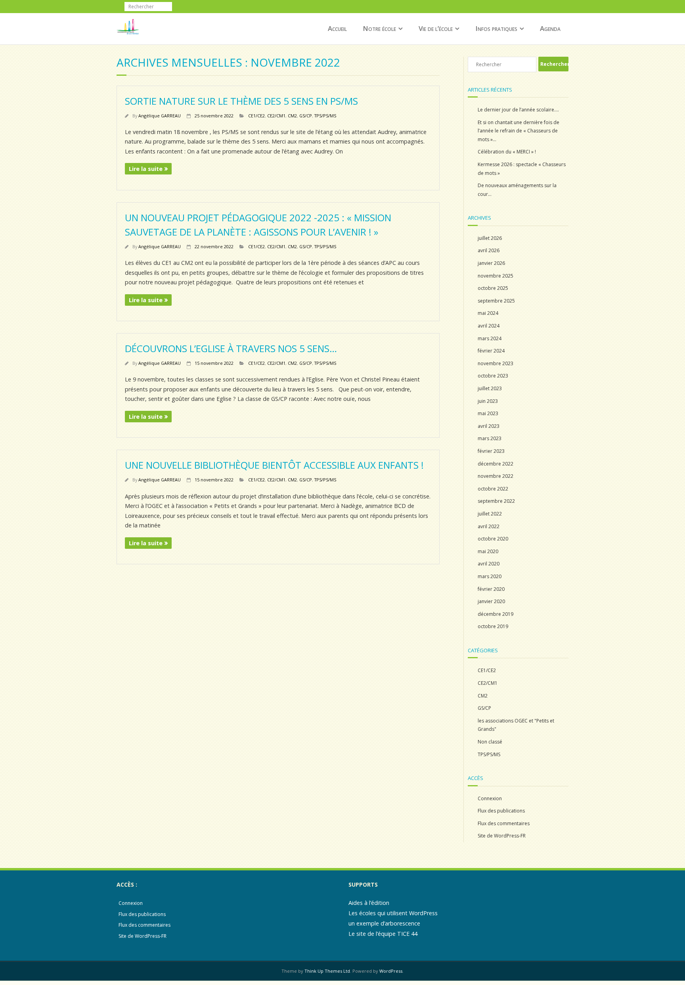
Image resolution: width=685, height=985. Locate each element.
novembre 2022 (495, 476)
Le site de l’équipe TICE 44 (382, 933)
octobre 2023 (493, 375)
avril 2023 (488, 426)
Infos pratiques (496, 28)
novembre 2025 (495, 275)
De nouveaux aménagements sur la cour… (517, 189)
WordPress (390, 971)
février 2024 (491, 350)
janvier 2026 (491, 263)
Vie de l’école (436, 28)
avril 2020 (488, 563)
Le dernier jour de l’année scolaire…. (518, 109)
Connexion (490, 798)
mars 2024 (489, 338)
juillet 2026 (490, 238)
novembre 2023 (495, 363)
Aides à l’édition (368, 902)
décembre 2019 (495, 614)
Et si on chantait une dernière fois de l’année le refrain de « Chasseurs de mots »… (518, 131)
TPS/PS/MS (325, 116)
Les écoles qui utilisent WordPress (393, 913)
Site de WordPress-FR (502, 835)
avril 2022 (488, 526)
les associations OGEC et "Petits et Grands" (516, 725)
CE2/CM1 (276, 116)
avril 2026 (488, 250)
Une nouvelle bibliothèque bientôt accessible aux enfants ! (274, 464)
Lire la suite (146, 168)
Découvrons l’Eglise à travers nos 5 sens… (231, 348)
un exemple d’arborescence (384, 923)
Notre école (379, 28)
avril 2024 (488, 325)
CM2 (292, 116)
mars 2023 (489, 438)
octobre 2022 (493, 488)
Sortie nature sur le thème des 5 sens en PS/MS (241, 100)
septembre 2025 (496, 300)
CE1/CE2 (256, 116)
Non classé (490, 741)
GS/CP (305, 116)
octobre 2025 (493, 288)
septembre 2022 (496, 501)
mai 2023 (488, 413)
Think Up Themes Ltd (327, 971)
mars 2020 (489, 576)
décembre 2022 (495, 463)
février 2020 (491, 589)
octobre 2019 (493, 626)
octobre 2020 (493, 538)
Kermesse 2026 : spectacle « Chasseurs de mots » (522, 168)
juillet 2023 (490, 388)
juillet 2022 (490, 513)
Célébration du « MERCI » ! (507, 151)
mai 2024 (488, 313)
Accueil (337, 28)
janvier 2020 (491, 601)
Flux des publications (501, 810)
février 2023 (491, 451)
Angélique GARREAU (159, 116)
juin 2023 (488, 401)
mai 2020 (488, 551)
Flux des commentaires (504, 823)
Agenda (550, 28)
